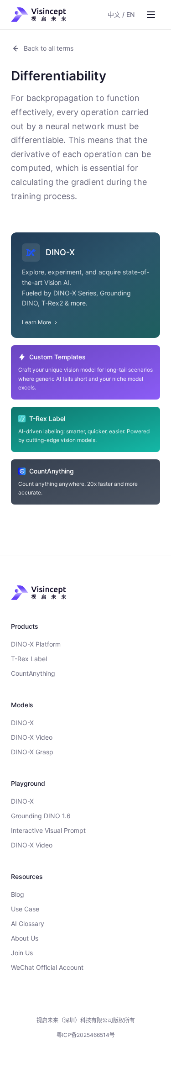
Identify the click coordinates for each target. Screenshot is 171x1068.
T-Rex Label (29, 659)
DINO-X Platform (36, 644)
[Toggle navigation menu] (151, 14)
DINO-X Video (31, 737)
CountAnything (33, 673)
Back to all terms (48, 48)
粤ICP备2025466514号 (86, 1034)
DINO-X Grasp (32, 752)
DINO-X (22, 722)
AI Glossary (27, 923)
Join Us (22, 953)
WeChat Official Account (47, 967)
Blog (17, 894)
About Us (24, 938)
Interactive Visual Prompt (48, 830)
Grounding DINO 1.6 (41, 816)
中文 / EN (121, 14)
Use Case (25, 909)
